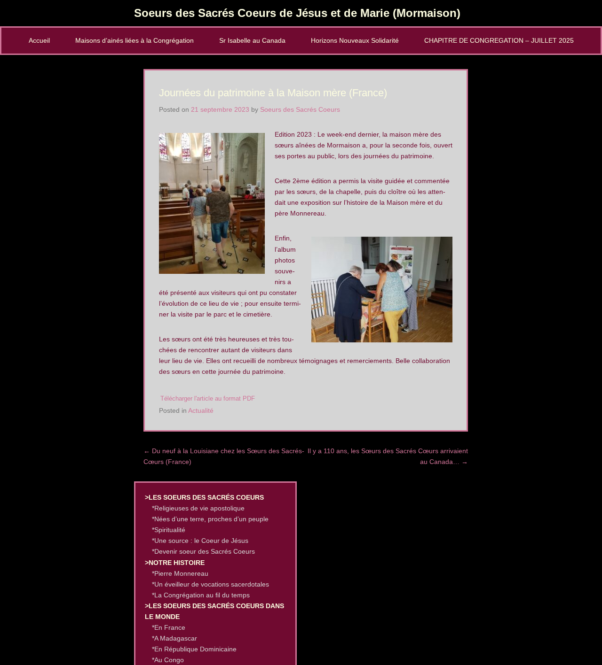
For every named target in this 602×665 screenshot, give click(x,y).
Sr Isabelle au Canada (252, 40)
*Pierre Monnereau (180, 573)
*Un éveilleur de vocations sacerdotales (210, 584)
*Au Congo (168, 660)
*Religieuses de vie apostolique (198, 508)
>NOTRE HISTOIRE (175, 562)
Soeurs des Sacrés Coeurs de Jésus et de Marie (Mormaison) (297, 13)
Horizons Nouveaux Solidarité (355, 40)
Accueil (39, 40)
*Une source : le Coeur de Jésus (200, 540)
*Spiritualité (168, 530)
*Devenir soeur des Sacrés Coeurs (203, 551)
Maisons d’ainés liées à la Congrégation (134, 40)
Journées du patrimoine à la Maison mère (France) (273, 93)
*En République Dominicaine (194, 649)
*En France (168, 627)
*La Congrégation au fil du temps (201, 595)
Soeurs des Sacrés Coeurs (300, 109)
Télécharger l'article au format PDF (207, 398)
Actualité (201, 410)
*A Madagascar (174, 638)
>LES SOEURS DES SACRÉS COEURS (204, 497)
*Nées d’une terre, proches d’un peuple (210, 519)
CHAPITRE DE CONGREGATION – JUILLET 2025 (499, 40)
